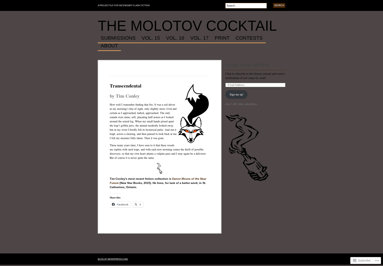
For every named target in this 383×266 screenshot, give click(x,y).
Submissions (118, 38)
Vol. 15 (151, 38)
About (109, 45)
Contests (249, 38)
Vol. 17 (199, 38)
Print (222, 38)
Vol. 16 (175, 38)
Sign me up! (237, 94)
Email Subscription (247, 65)
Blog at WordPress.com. (113, 259)
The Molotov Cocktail (187, 26)
